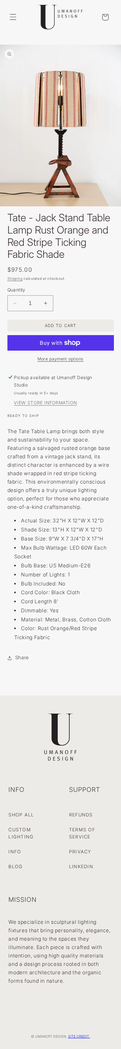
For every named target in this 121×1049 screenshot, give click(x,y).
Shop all (21, 814)
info (14, 851)
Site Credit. (79, 1036)
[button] (12, 17)
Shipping (15, 279)
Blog (15, 866)
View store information (45, 402)
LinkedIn (81, 866)
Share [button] (22, 658)
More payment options (60, 358)
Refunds (81, 814)
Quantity (16, 289)
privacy (80, 851)
